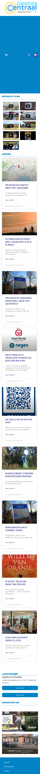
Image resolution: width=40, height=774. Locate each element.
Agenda (6, 762)
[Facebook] (35, 55)
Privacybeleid (9, 766)
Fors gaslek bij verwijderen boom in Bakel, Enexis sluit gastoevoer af (18, 301)
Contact (6, 771)
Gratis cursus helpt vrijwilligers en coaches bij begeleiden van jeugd (18, 357)
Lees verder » (10, 200)
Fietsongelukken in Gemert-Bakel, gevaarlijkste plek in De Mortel (18, 242)
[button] (6, 54)
